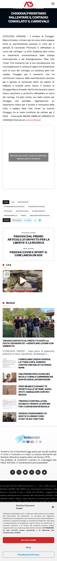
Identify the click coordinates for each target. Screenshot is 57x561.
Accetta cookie (28, 540)
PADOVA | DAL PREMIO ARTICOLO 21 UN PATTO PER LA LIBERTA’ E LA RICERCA (29, 238)
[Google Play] (38, 472)
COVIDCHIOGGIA (22, 211)
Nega (28, 547)
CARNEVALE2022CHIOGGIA (15, 207)
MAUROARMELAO (11, 215)
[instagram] (31, 472)
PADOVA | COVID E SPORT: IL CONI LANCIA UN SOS (28, 252)
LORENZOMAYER (39, 211)
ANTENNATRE (23, 202)
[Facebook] (12, 472)
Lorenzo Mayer (32, 120)
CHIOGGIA (8, 211)
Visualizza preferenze (28, 554)
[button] (53, 507)
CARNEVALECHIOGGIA (37, 207)
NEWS (24, 215)
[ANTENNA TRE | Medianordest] (28, 1)
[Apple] (44, 472)
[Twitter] (18, 472)
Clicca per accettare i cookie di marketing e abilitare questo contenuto (28, 157)
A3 (13, 202)
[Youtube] (25, 472)
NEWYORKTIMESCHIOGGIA (40, 215)
